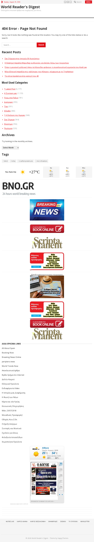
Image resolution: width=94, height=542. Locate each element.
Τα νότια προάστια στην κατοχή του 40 (22, 76)
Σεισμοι (63, 521)
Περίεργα (8, 128)
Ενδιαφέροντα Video (10, 388)
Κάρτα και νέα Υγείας (11, 401)
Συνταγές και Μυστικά (11, 428)
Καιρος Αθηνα (22, 521)
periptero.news (8, 361)
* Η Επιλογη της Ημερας (14, 115)
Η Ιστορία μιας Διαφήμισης (13, 393)
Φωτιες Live (10, 521)
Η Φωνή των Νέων (10, 397)
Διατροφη (8, 102)
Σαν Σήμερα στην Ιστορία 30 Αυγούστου (22, 58)
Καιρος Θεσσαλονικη (38, 521)
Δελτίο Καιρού (8, 379)
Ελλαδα (7, 111)
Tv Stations (73, 521)
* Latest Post (9, 89)
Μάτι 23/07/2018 (9, 410)
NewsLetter (84, 521)
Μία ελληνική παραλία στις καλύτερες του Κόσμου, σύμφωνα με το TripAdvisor (39, 71)
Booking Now (8, 352)
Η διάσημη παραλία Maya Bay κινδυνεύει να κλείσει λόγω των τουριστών (37, 63)
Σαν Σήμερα (9, 119)
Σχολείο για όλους (10, 433)
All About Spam (8, 348)
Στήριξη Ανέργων (9, 424)
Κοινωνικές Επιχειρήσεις (13, 406)
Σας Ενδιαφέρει (42, 161)
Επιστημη (8, 124)
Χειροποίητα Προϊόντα (12, 442)
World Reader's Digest (20, 7)
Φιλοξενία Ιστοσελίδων (12, 437)
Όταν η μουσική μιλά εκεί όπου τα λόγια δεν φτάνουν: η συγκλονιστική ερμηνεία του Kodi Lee (46, 67)
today (13, 161)
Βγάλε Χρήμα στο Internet (13, 375)
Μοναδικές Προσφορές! (12, 415)
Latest (6, 161)
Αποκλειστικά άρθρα (11, 370)
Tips (6, 106)
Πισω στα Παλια (11, 98)
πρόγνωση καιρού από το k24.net (19, 504)
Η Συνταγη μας (10, 93)
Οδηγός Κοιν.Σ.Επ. (9, 419)
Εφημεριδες (52, 521)
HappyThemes (63, 538)
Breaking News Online (11, 357)
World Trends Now (10, 366)
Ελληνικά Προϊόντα (10, 384)
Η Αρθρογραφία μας (26, 161)
